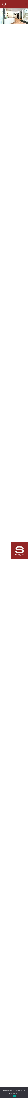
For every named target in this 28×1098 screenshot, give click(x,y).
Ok (14, 1095)
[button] (26, 4)
